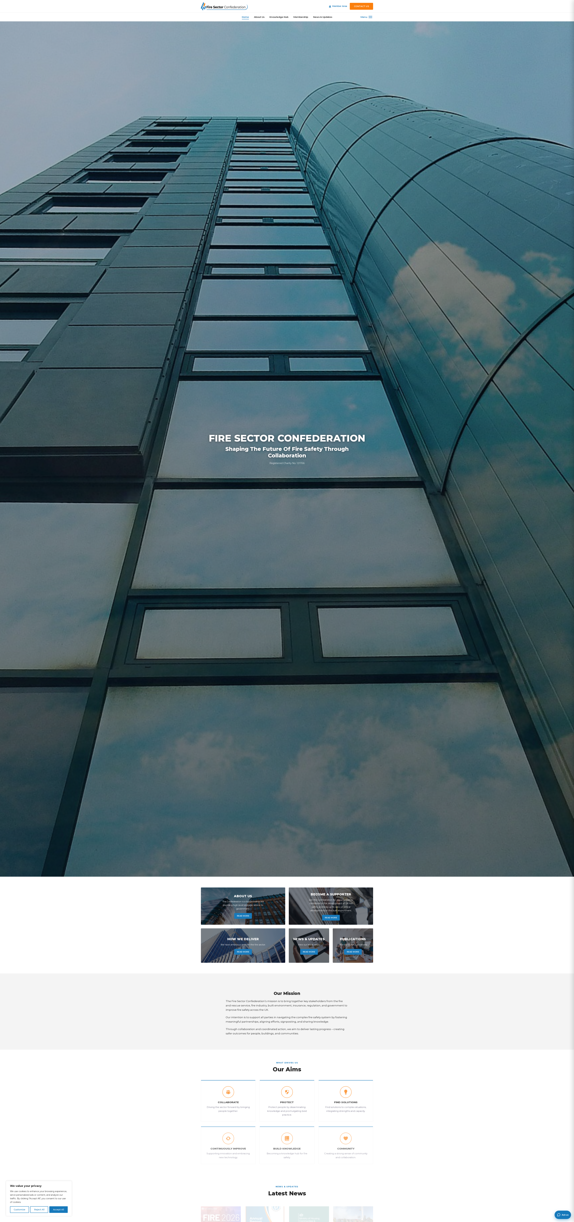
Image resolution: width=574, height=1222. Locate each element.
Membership (300, 17)
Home (245, 17)
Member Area (339, 6)
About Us (259, 17)
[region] (39, 1198)
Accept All (58, 1209)
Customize (19, 1209)
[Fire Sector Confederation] (224, 6)
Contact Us (361, 6)
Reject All (39, 1209)
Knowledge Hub (279, 17)
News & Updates (322, 17)
